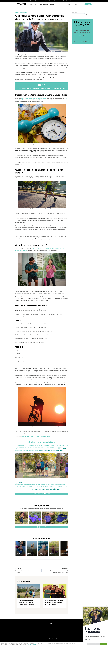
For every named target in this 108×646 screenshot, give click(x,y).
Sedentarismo (47, 563)
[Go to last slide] (16, 465)
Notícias (67, 4)
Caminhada (25, 563)
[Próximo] (65, 596)
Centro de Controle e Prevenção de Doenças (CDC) (34, 98)
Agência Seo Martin (54, 638)
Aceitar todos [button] (103, 643)
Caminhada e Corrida (54, 0)
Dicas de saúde (43, 4)
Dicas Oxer (60, 4)
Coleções (52, 4)
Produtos (74, 4)
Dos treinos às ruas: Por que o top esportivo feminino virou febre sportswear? (54, 602)
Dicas (36, 563)
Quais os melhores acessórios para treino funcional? (25, 570)
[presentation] (28, 591)
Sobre (35, 4)
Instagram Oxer (41, 505)
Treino (53, 563)
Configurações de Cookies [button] (93, 643)
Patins (72, 0)
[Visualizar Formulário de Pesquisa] (80, 4)
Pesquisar (74, 12)
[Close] (107, 605)
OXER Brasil (42, 636)
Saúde (30, 0)
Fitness (37, 0)
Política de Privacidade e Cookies (60, 636)
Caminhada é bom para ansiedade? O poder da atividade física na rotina (26, 602)
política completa (32, 644)
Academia (18, 563)
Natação (65, 0)
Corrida (31, 563)
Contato (48, 636)
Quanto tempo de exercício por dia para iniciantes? (36, 436)
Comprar (88, 4)
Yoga (78, 0)
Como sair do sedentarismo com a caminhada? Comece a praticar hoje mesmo (56, 570)
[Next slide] (67, 465)
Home (30, 4)
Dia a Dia (44, 0)
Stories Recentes (41, 538)
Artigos (17, 12)
